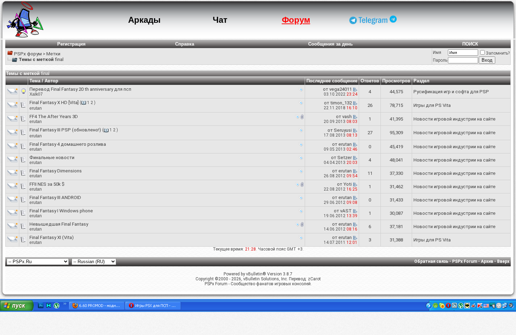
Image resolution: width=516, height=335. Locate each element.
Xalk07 (36, 94)
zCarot (314, 278)
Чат (220, 20)
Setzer (344, 157)
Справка (184, 44)
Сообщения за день (330, 44)
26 (370, 105)
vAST (346, 210)
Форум (296, 20)
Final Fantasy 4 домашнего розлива (67, 144)
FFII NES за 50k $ (47, 184)
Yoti (347, 184)
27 (370, 132)
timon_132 (341, 102)
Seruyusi (343, 130)
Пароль (440, 60)
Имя (437, 52)
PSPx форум (28, 53)
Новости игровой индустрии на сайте (455, 119)
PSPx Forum (464, 261)
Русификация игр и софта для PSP (451, 91)
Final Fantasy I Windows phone (61, 210)
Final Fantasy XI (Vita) (51, 237)
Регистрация (71, 44)
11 (370, 173)
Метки (53, 53)
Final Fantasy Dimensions (55, 170)
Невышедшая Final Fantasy (58, 224)
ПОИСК (470, 44)
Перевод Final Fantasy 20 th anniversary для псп (80, 89)
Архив (487, 261)
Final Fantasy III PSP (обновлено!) (65, 129)
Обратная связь (431, 261)
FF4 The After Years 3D (53, 116)
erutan (35, 108)
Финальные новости (51, 157)
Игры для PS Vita (432, 105)
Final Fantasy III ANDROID (55, 197)
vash (347, 116)
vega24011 (340, 89)
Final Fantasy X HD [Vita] (54, 102)
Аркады (144, 20)
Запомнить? (498, 53)
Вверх (503, 261)
